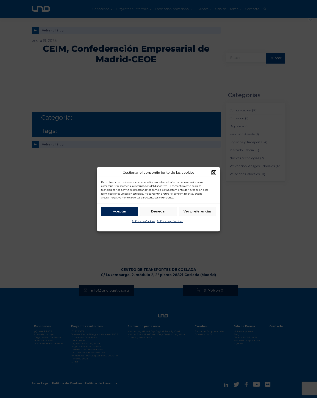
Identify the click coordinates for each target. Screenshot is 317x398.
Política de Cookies (143, 221)
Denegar (158, 211)
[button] (214, 172)
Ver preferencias (198, 211)
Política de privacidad (170, 221)
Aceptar (119, 211)
